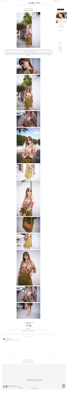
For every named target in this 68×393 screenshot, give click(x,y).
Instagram (54, 1)
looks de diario (29, 329)
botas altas (21, 329)
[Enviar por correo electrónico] (26, 328)
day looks (25, 329)
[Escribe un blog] (27, 328)
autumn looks (14, 329)
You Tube (55, 1)
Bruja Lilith (6, 338)
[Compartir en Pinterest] (29, 328)
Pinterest (57, 1)
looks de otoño (33, 329)
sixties (45, 329)
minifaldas (42, 329)
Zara (46, 329)
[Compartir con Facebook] (29, 328)
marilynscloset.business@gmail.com (61, 27)
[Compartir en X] (28, 328)
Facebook (56, 1)
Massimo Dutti (38, 329)
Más (60, 51)
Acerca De (3, 1)
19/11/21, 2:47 (10, 338)
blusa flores (18, 329)
